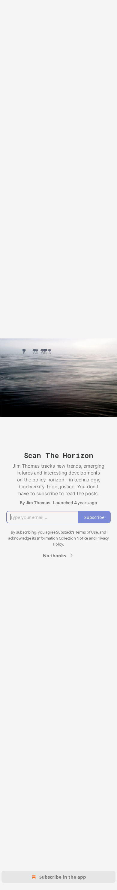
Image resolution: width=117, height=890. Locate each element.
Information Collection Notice (62, 538)
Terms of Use (86, 532)
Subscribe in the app (62, 877)
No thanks (54, 555)
